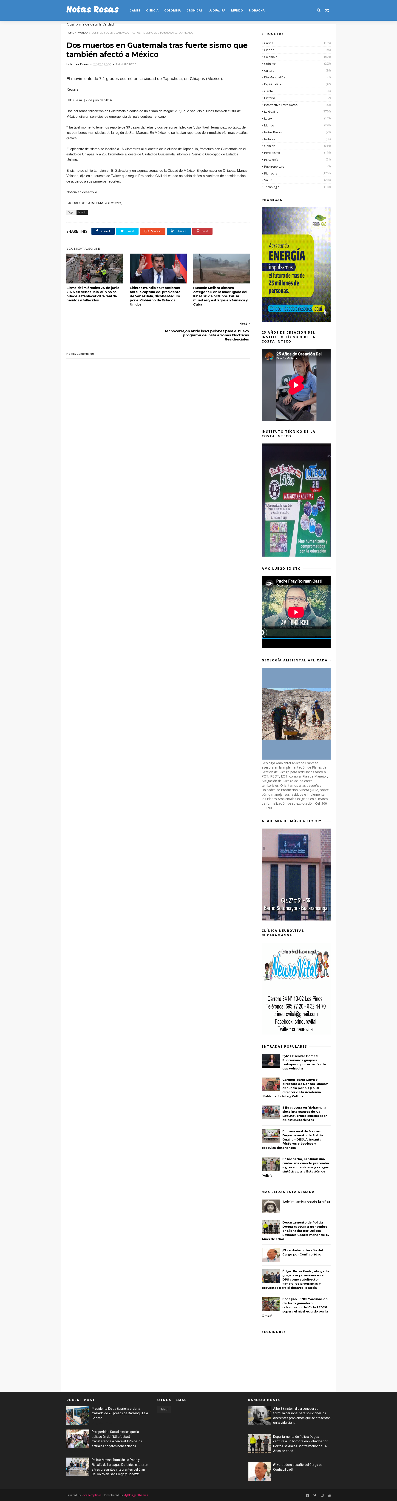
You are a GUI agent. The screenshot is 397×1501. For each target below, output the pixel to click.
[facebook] (307, 1495)
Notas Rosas (92, 10)
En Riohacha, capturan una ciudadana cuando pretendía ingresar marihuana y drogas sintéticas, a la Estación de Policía (295, 1167)
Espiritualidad (273, 84)
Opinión (269, 146)
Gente (268, 91)
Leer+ (268, 118)
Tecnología (271, 187)
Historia (269, 98)
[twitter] (314, 1495)
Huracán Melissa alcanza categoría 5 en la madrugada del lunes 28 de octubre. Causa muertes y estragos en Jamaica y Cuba (220, 296)
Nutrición (270, 139)
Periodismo (272, 153)
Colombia (172, 10)
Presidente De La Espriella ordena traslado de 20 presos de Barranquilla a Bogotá (120, 1413)
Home (70, 32)
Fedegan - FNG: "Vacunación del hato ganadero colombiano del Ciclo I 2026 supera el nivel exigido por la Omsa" (295, 1307)
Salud (268, 180)
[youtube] (329, 1495)
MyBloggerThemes (136, 1495)
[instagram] (322, 1495)
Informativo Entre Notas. (281, 105)
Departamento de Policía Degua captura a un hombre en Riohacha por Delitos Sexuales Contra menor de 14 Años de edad (295, 1231)
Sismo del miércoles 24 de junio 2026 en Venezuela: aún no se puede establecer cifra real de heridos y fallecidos (92, 294)
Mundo (237, 10)
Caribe (135, 10)
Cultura (269, 71)
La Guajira (216, 10)
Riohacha (257, 10)
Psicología (271, 159)
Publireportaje (274, 166)
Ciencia (152, 10)
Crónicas (195, 10)
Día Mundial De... (275, 77)
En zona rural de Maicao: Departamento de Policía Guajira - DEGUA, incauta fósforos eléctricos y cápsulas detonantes (292, 1139)
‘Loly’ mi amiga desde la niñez (306, 1201)
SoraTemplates (91, 1495)
